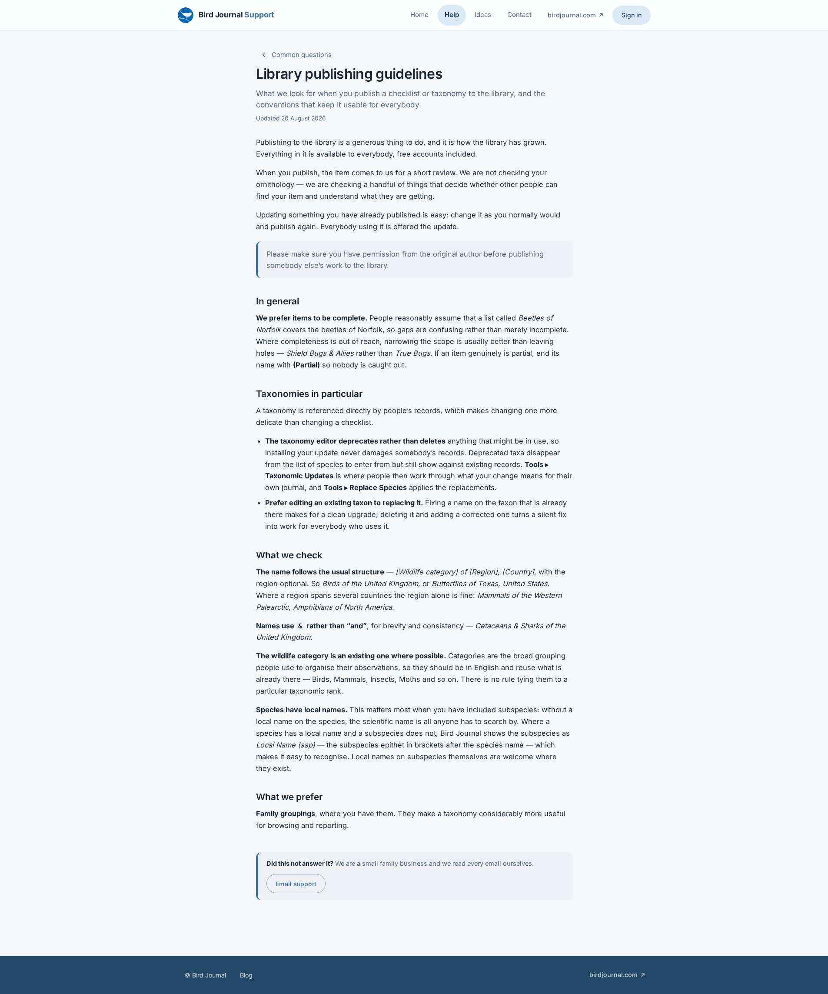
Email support (296, 883)
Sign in (632, 15)
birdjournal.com (572, 15)
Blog (246, 975)
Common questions (302, 55)
